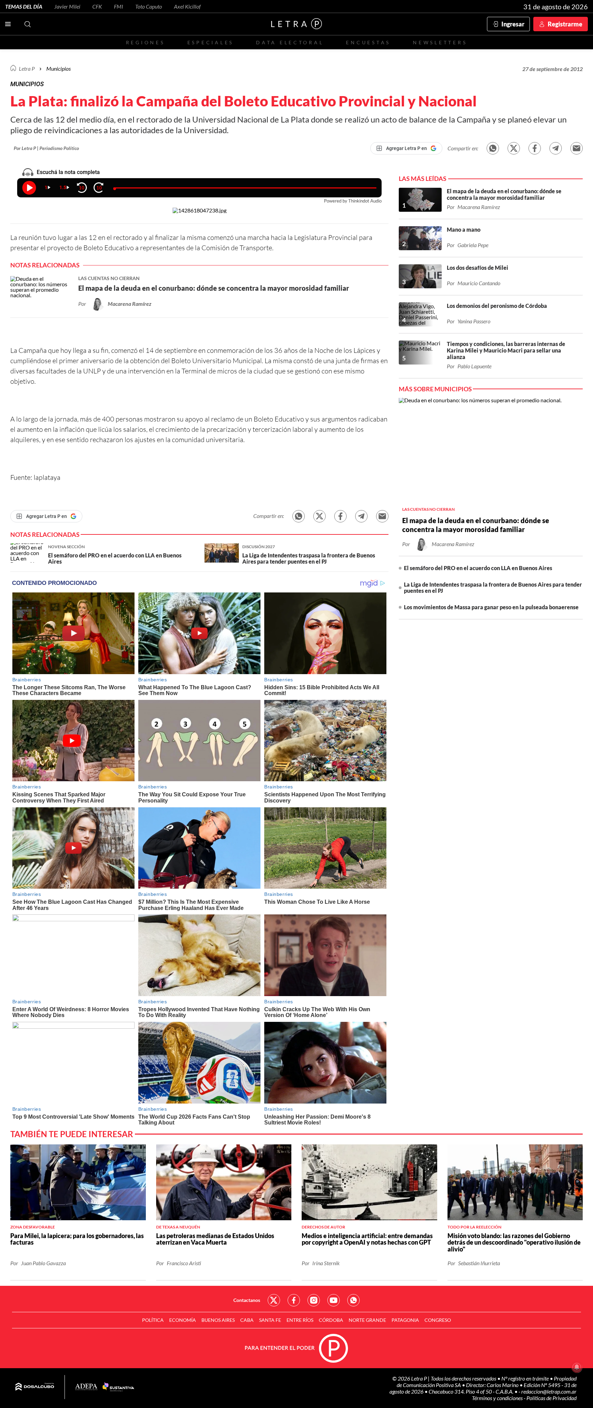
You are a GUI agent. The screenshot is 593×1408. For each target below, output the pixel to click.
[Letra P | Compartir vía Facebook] (534, 148)
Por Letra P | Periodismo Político (46, 148)
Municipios (58, 68)
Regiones (145, 42)
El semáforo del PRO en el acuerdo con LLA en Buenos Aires (478, 568)
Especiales (210, 42)
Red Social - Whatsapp (353, 1300)
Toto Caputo (148, 6)
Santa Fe (270, 1320)
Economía (182, 1320)
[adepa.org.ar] (86, 1387)
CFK (97, 6)
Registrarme (565, 24)
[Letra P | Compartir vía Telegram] (555, 148)
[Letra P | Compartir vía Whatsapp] (493, 148)
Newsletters (440, 42)
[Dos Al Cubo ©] (34, 1387)
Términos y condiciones (498, 1398)
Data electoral (290, 42)
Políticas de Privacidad (551, 1398)
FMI (118, 6)
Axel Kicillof (187, 6)
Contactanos (246, 1300)
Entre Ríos (300, 1320)
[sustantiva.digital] (118, 1387)
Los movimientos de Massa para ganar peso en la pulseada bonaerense (491, 607)
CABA (247, 1320)
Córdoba (331, 1320)
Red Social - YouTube (333, 1300)
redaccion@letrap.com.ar (549, 1391)
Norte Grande (367, 1320)
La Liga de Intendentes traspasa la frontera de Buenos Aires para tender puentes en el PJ (493, 587)
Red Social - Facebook (294, 1300)
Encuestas (368, 42)
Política (153, 1320)
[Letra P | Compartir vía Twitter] (514, 148)
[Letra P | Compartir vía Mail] (576, 148)
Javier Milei (67, 6)
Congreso (438, 1320)
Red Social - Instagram (313, 1300)
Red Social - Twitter (274, 1300)
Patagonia (405, 1320)
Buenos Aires (218, 1320)
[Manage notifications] (576, 1367)
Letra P (27, 68)
